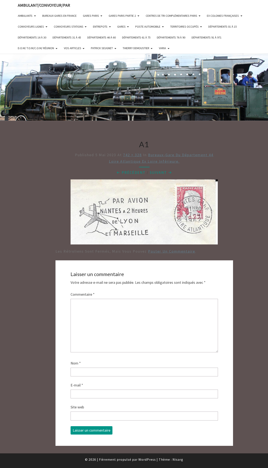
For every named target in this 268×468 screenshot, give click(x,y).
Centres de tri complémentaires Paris (171, 16)
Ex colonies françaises (223, 16)
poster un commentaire (171, 251)
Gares (121, 26)
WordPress (147, 459)
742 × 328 (132, 154)
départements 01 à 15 (222, 26)
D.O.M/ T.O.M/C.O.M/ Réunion (36, 48)
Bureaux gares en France (59, 16)
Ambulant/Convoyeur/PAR (44, 5)
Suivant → (161, 172)
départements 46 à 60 (101, 37)
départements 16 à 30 (32, 37)
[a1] (144, 213)
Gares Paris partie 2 (122, 16)
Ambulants (25, 16)
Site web (77, 407)
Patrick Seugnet (102, 48)
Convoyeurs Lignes (31, 26)
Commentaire (83, 294)
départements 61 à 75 (136, 37)
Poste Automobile (147, 26)
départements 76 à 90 (171, 37)
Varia (162, 48)
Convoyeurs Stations (68, 26)
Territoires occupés (184, 26)
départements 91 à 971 (207, 37)
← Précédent (131, 172)
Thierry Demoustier (136, 48)
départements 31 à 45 (67, 37)
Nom (76, 363)
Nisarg (178, 459)
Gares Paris (91, 16)
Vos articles (72, 48)
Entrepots (100, 26)
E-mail (77, 385)
